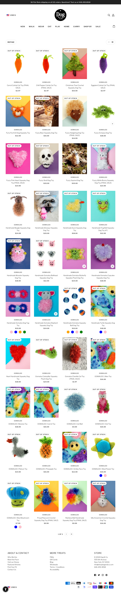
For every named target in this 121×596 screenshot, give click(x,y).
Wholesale (54, 565)
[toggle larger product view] (108, 42)
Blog (51, 562)
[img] (109, 15)
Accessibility (54, 570)
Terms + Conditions (57, 567)
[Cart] (114, 26)
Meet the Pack (13, 560)
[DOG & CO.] (60, 15)
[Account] (113, 15)
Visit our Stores (13, 562)
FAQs (52, 557)
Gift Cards (53, 560)
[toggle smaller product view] (113, 42)
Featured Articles (14, 565)
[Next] (66, 534)
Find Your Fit (12, 567)
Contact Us (12, 570)
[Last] (71, 534)
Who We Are (12, 557)
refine (11, 42)
